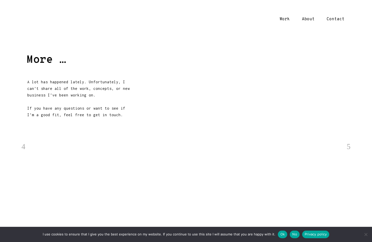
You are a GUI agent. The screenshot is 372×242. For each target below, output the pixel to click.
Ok (282, 234)
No (294, 234)
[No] (365, 234)
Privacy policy (316, 234)
